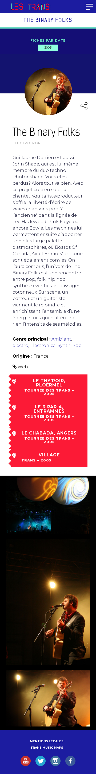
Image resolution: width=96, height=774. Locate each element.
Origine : (22, 356)
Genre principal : (31, 339)
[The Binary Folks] (48, 505)
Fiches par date (48, 40)
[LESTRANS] (30, 6)
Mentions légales (46, 741)
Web (23, 366)
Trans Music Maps (46, 747)
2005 (48, 47)
